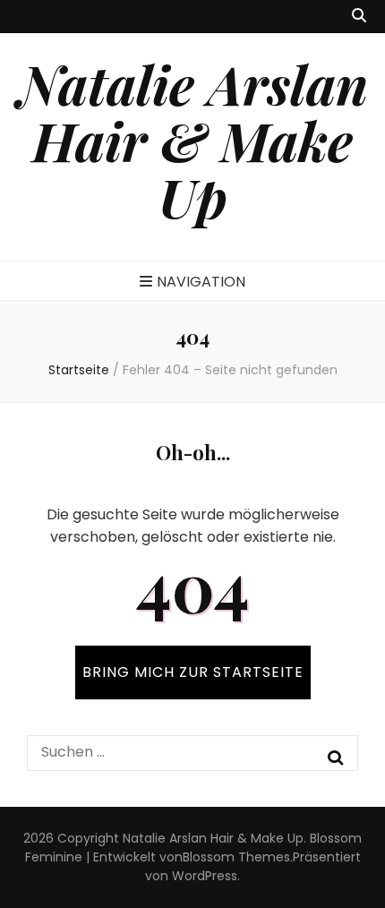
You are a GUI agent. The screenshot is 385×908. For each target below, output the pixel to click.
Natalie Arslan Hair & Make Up (193, 139)
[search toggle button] (359, 16)
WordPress (204, 876)
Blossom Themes (236, 857)
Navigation (201, 281)
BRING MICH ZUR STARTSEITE (193, 672)
